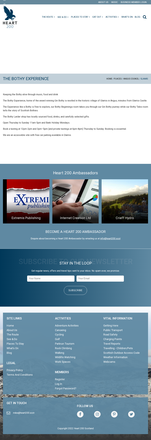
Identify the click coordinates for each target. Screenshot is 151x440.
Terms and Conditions (20, 374)
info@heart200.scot (110, 238)
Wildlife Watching (65, 357)
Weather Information (115, 357)
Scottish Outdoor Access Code (121, 352)
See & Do (12, 339)
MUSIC (114, 2)
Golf (57, 339)
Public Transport (113, 330)
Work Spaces (62, 361)
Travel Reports (111, 343)
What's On (12, 348)
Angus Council (131, 79)
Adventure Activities (67, 325)
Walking (59, 352)
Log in (58, 383)
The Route (13, 334)
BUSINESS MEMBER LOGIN (134, 2)
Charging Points (112, 339)
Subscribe (75, 290)
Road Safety (110, 334)
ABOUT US (103, 2)
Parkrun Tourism (64, 343)
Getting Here (110, 325)
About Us (12, 330)
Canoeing (60, 330)
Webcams (109, 361)
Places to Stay (15, 343)
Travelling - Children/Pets (118, 348)
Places (118, 79)
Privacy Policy (15, 370)
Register (60, 379)
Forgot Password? (65, 388)
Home (109, 79)
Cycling (59, 334)
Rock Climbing (63, 348)
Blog (9, 352)
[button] (48, 16)
